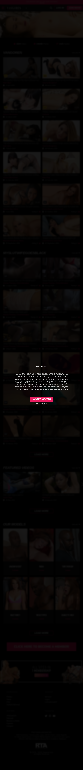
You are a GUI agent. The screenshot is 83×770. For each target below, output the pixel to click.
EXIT (45, 404)
